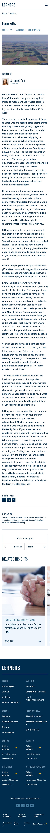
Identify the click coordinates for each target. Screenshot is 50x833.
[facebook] (18, 805)
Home (4, 13)
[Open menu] (46, 5)
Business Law (34, 30)
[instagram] (23, 805)
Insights (13, 13)
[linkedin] (27, 805)
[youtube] (32, 805)
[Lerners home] (8, 4)
